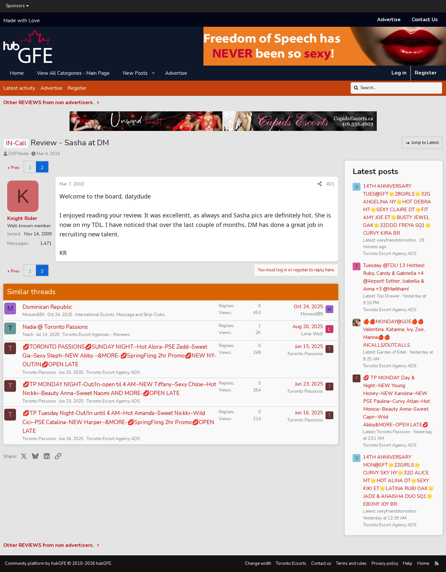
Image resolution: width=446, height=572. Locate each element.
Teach (28, 335)
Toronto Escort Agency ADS (113, 372)
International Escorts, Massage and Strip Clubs (120, 315)
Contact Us (425, 19)
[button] (154, 73)
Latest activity (19, 88)
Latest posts (375, 171)
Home (17, 73)
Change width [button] (258, 563)
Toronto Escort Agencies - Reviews (96, 335)
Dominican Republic (47, 307)
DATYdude (18, 154)
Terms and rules (351, 563)
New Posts (135, 73)
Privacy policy (385, 563)
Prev (15, 168)
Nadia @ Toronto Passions (55, 327)
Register (77, 88)
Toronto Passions (39, 372)
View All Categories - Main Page (73, 73)
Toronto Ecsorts (291, 563)
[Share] (319, 184)
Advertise (389, 19)
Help (407, 563)
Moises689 (33, 315)
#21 (330, 184)
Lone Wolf (312, 334)
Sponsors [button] (15, 6)
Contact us (321, 563)
